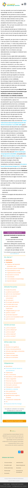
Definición (9, 260)
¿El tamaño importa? (12, 315)
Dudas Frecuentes (11, 287)
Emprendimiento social (13, 270)
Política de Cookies (5, 486)
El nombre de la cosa (12, 304)
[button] (22, 4)
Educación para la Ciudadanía (15, 268)
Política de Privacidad (17, 484)
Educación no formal (13, 275)
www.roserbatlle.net (14, 253)
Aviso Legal (6, 484)
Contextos (9, 262)
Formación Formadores (14, 421)
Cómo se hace (10, 325)
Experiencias (9, 363)
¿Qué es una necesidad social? (14, 317)
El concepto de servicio (12, 302)
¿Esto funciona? (10, 319)
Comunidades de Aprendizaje (15, 279)
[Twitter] (19, 452)
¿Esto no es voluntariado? (13, 294)
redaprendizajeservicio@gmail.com (14, 413)
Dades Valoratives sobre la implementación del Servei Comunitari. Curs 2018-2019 (13, 123)
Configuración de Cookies (19, 486)
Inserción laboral (11, 281)
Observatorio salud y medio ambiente (14, 156)
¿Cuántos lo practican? (12, 292)
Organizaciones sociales (14, 272)
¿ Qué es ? (9, 257)
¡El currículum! (9, 300)
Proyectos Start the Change (14, 404)
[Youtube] (22, 452)
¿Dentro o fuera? (10, 312)
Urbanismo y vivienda (12, 389)
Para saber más (11, 342)
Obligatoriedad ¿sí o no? (13, 310)
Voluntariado (10, 277)
